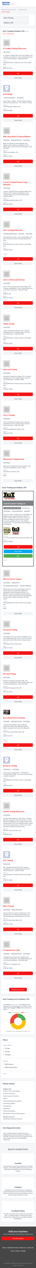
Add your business (18, 1238)
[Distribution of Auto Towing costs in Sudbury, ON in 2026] (18, 1020)
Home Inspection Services (11, 1096)
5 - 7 (5, 741)
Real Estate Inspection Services (12, 1119)
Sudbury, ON (22, 9)
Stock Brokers (7, 1106)
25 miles (7, 1048)
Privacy (17, 1251)
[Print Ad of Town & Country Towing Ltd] (7, 531)
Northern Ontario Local (9, 9)
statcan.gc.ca (15, 1004)
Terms (13, 1251)
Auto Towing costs (8, 33)
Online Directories (13, 1247)
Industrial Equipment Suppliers (12, 1101)
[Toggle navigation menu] (33, 3)
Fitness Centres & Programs (11, 1091)
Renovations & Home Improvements (14, 1113)
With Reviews (9, 1064)
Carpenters (6, 1108)
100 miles (8, 1055)
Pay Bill (23, 1251)
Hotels (5, 1098)
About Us (23, 1247)
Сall (18, 73)
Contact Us (30, 1247)
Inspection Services (9, 1093)
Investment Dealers (9, 1103)
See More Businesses (18, 989)
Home (4, 1247)
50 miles (7, 1051)
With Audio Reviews (11, 1067)
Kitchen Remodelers (9, 1111)
